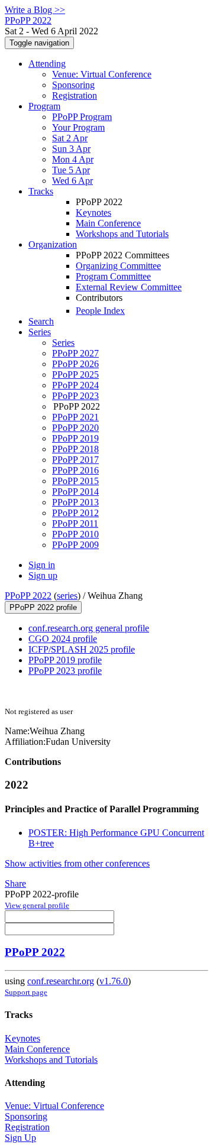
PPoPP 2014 (75, 492)
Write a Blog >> (35, 10)
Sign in (41, 565)
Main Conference (108, 223)
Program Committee (113, 276)
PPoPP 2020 (75, 428)
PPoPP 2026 (75, 364)
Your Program (78, 127)
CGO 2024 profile (62, 639)
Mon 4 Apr (72, 159)
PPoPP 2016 (75, 470)
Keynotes (93, 212)
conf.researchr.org (60, 981)
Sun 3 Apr (71, 149)
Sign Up (20, 1138)
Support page (26, 992)
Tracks (40, 191)
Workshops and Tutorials (122, 234)
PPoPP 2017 (75, 460)
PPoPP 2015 (75, 481)
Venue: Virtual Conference (101, 74)
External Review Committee (129, 287)
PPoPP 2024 (75, 385)
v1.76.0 (113, 981)
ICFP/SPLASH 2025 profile (81, 649)
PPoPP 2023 (75, 396)
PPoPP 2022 (28, 596)
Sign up (42, 575)
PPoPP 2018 (75, 449)
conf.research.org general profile (88, 628)
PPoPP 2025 (75, 374)
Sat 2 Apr (70, 138)
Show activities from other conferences (77, 863)
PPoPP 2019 (75, 438)
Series (63, 343)
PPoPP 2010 (75, 534)
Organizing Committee (118, 266)
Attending (47, 64)
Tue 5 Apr (71, 170)
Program (44, 106)
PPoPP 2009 (75, 545)
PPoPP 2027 (75, 353)
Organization (52, 244)
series (67, 596)
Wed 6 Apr (72, 181)
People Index (100, 311)
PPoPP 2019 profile (65, 660)
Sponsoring (73, 85)
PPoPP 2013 (75, 502)
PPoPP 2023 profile (65, 671)
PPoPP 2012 (75, 513)
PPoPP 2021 (75, 417)
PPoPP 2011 (75, 523)
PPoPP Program (82, 117)
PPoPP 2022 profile (43, 607)
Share (15, 883)
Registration (74, 95)
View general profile (37, 905)
